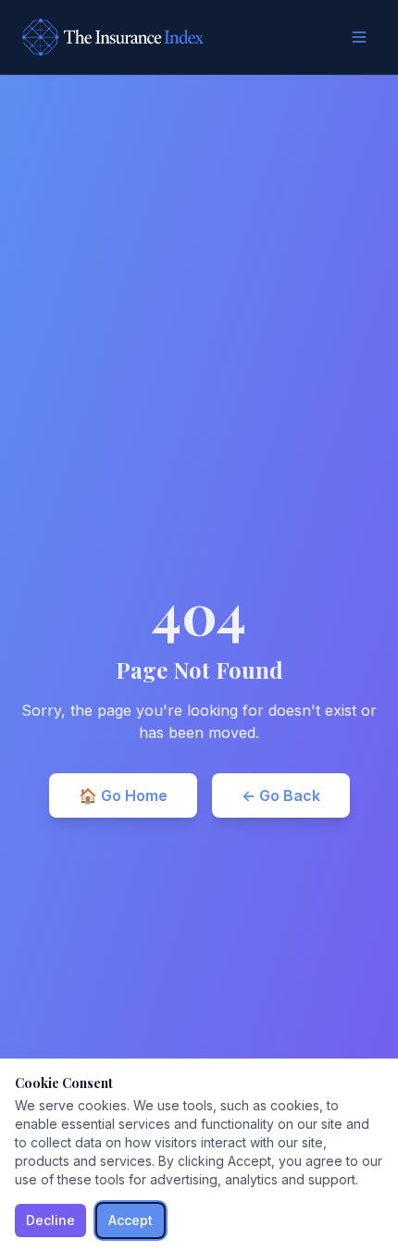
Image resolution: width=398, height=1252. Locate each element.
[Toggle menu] (359, 37)
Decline (50, 1220)
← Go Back (281, 795)
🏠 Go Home (123, 795)
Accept (130, 1220)
